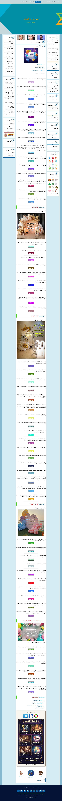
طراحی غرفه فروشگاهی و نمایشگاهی (9, 106)
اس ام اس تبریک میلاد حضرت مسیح (37, 702)
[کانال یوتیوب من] (21, 791)
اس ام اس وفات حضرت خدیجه (53, 56)
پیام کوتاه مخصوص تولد (39, 69)
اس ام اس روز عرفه (40, 706)
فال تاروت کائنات (10, 46)
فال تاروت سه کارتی (10, 51)
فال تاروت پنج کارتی (10, 56)
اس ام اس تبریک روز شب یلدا (53, 52)
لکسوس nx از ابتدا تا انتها (9, 90)
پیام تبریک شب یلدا (10, 131)
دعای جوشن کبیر (54, 117)
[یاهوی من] (43, 791)
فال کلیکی (55, 129)
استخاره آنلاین (31, 2)
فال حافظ (53, 2)
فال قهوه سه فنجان (54, 88)
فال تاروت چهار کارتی (9, 53)
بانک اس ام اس (37, 2)
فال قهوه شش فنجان (53, 91)
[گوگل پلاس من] (24, 791)
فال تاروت (48, 2)
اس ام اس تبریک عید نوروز (39, 708)
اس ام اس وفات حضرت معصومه (38, 700)
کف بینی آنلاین (54, 100)
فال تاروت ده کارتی (10, 63)
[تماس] (31, 791)
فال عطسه (11, 145)
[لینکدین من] (18, 791)
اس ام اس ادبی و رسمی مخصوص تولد (37, 70)
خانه (57, 2)
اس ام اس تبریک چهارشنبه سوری (38, 703)
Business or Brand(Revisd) (9, 87)
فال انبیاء (55, 77)
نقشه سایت (27, 797)
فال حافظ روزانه (10, 126)
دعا (56, 120)
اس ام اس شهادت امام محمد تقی (54, 41)
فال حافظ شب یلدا (10, 128)
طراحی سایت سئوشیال (9, 115)
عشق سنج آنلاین (54, 137)
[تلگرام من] (40, 791)
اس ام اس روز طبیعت (53, 59)
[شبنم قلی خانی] (21, 38)
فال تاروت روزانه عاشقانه (9, 69)
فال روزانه (43, 2)
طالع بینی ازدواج (54, 108)
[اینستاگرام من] (34, 791)
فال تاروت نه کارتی (10, 61)
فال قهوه (55, 86)
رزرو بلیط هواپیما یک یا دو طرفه (9, 103)
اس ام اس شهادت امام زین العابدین (53, 49)
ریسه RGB (55, 146)
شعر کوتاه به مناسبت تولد (39, 66)
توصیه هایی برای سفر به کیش (9, 99)
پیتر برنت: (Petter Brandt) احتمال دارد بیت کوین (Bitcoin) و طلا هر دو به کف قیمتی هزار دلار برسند (9, 94)
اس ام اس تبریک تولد (31, 19)
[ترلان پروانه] (31, 38)
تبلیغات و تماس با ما (24, 2)
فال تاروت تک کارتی (10, 48)
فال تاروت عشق (10, 66)
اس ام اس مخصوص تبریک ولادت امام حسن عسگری (35, 705)
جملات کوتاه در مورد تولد (39, 67)
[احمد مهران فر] (41, 38)
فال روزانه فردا (10, 155)
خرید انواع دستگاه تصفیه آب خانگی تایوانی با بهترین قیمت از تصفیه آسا (9, 84)
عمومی (38, 780)
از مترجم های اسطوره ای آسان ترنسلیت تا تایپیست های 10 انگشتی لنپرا (9, 111)
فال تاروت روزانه (10, 41)
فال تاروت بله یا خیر (10, 71)
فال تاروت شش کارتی (9, 58)
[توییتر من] (28, 791)
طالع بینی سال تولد (54, 194)
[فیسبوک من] (37, 791)
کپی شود (31, 82)
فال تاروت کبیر (10, 43)
